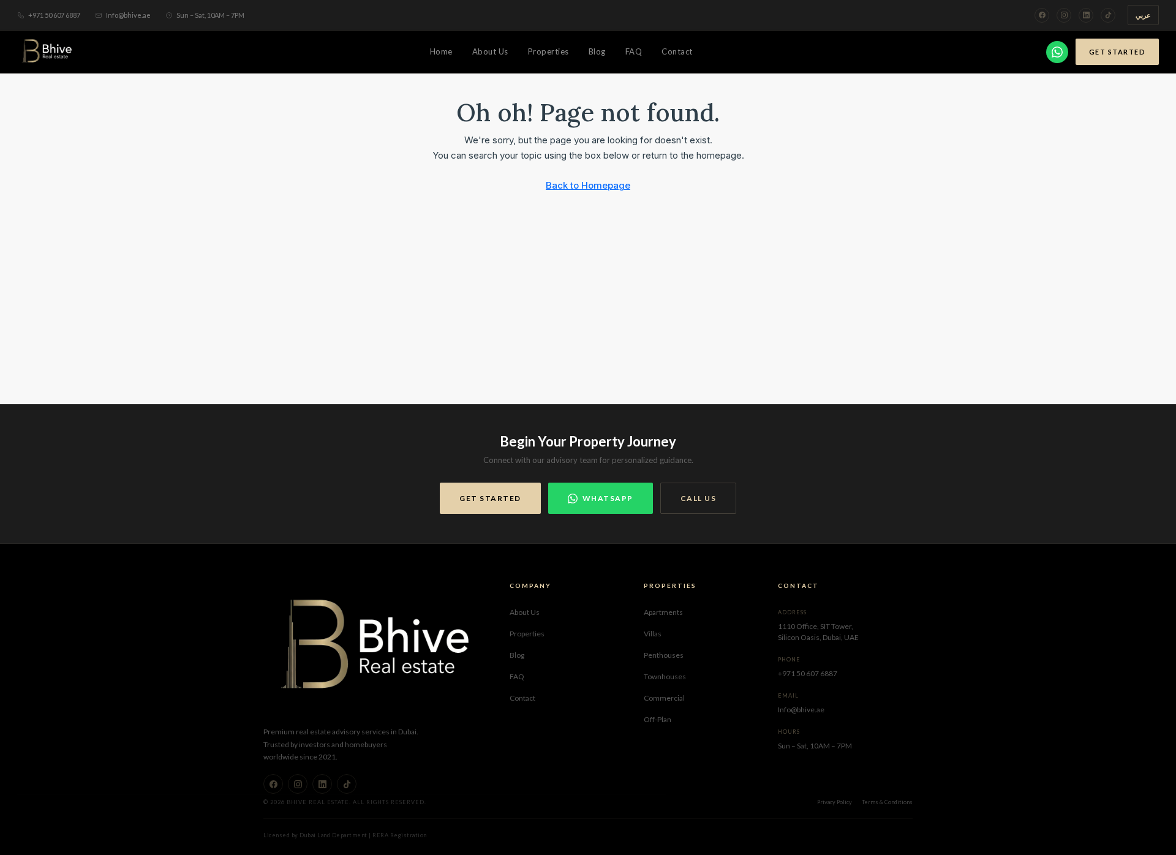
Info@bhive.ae (128, 15)
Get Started (1117, 52)
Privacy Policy (834, 802)
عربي (1143, 15)
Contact (677, 51)
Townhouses (665, 676)
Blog (597, 51)
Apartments (663, 612)
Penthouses (664, 655)
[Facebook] (1042, 15)
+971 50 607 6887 (54, 15)
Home (441, 51)
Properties (548, 51)
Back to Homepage (588, 185)
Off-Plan (657, 719)
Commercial (664, 697)
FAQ (634, 51)
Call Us (698, 498)
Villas (653, 633)
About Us (490, 51)
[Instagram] (1064, 15)
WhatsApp (607, 498)
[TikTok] (1108, 15)
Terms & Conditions (887, 802)
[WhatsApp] (1057, 52)
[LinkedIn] (1086, 15)
